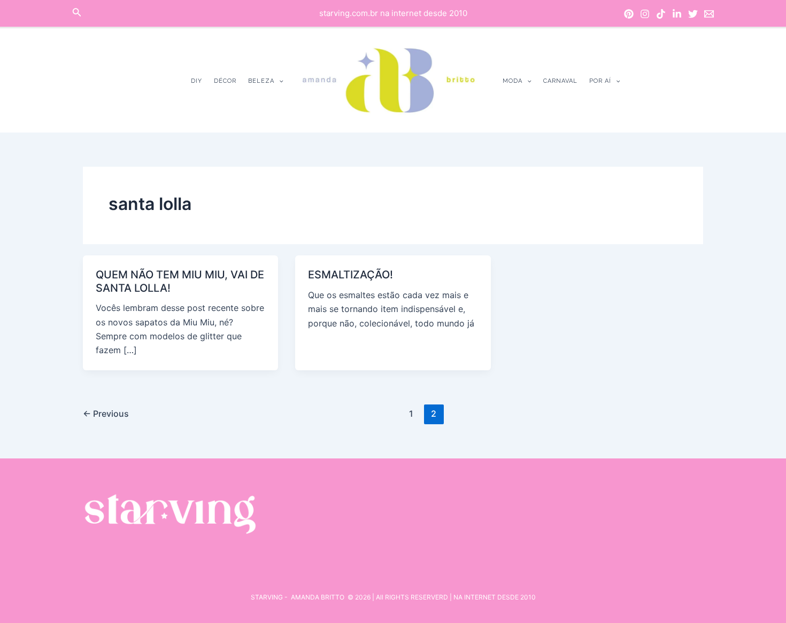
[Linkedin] (677, 14)
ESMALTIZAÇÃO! (350, 274)
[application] (278, 80)
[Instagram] (645, 14)
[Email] (709, 14)
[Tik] (661, 14)
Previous (106, 413)
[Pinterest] (629, 14)
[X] (693, 14)
